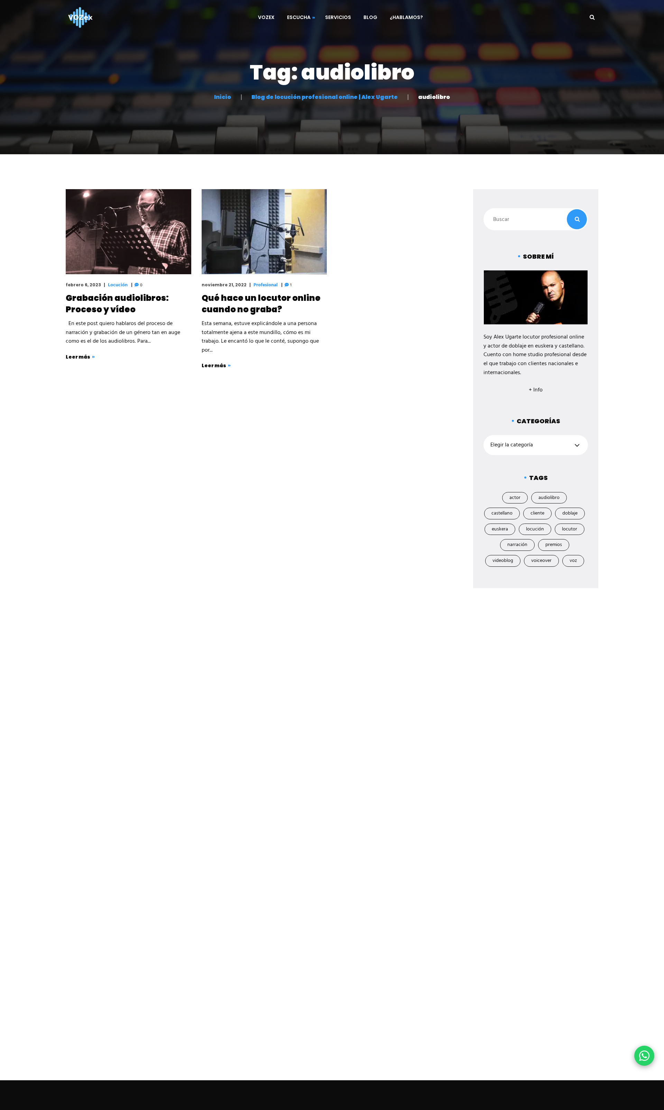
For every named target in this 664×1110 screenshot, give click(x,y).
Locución (118, 285)
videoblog (502, 561)
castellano (502, 513)
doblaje (570, 513)
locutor (569, 529)
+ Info (536, 390)
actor (514, 498)
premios (553, 545)
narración (517, 545)
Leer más (78, 356)
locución (535, 529)
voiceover (541, 561)
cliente (537, 513)
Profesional (265, 285)
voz (573, 561)
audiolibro (549, 498)
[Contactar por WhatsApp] (644, 1056)
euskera (500, 529)
